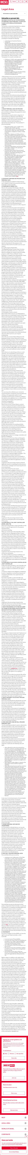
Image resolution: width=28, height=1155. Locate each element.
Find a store (14, 1093)
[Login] (19, 1)
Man (6, 1053)
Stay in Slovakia (14, 1148)
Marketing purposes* (7, 1045)
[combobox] (14, 14)
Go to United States (14, 1151)
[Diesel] (4, 2)
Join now (14, 1077)
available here (14, 668)
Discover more (14, 1110)
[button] (13, 1)
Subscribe (14, 1058)
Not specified (20, 1053)
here (17, 176)
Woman (12, 1053)
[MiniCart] (22, 1)
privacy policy (5, 1047)
